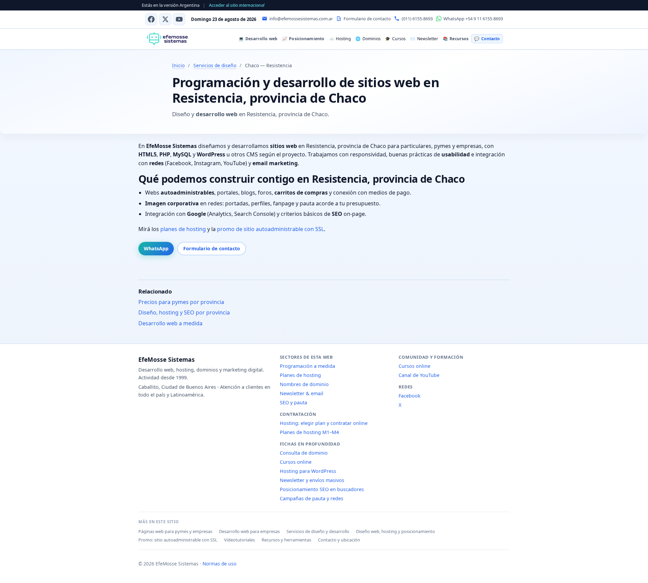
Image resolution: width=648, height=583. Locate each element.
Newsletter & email (301, 393)
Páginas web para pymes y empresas (175, 531)
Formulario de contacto (211, 248)
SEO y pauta (293, 402)
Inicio (178, 65)
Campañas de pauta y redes (311, 498)
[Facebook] (151, 19)
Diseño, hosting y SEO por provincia (184, 312)
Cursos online (296, 462)
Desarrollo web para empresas (249, 531)
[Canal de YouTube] (179, 19)
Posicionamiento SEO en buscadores (322, 489)
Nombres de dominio (304, 384)
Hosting (340, 39)
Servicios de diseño (214, 65)
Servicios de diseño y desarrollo (318, 531)
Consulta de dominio (304, 453)
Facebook (410, 395)
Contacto (487, 39)
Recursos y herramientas (286, 540)
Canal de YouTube (419, 375)
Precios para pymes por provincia (181, 302)
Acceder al (236, 5)
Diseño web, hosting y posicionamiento (395, 531)
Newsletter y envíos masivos (312, 480)
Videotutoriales (239, 540)
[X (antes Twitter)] (165, 19)
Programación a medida (307, 366)
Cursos (395, 39)
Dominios (367, 39)
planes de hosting (183, 229)
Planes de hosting (300, 375)
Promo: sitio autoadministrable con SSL (177, 540)
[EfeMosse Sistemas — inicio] (167, 38)
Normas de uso (219, 563)
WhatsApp (156, 248)
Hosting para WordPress (308, 471)
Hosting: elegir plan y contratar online (324, 423)
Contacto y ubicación (339, 540)
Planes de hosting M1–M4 (309, 432)
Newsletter (424, 39)
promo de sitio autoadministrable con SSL (270, 229)
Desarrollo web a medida (170, 323)
